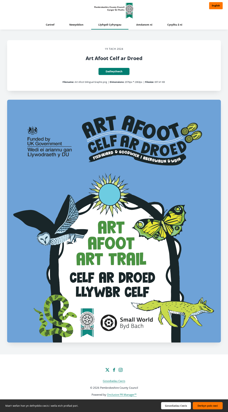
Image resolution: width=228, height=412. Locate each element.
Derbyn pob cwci (208, 405)
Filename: (68, 82)
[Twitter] (107, 370)
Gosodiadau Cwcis (114, 381)
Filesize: (149, 82)
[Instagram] (121, 370)
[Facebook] (114, 370)
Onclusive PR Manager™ (122, 394)
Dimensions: (117, 82)
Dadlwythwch (114, 71)
